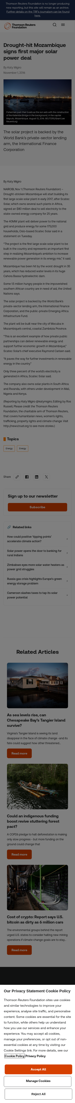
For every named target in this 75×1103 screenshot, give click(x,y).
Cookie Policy (15, 1056)
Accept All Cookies (38, 1069)
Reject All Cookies (38, 1094)
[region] (37, 1044)
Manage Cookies (37, 1081)
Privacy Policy (35, 1056)
